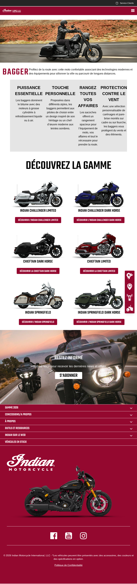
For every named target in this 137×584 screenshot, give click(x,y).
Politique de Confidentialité (68, 565)
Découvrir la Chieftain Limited (99, 271)
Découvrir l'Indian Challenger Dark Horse (99, 220)
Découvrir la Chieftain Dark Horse (38, 271)
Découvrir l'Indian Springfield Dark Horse (99, 322)
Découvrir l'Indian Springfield (38, 322)
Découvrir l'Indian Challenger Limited (38, 220)
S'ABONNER (69, 375)
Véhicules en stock (16, 442)
